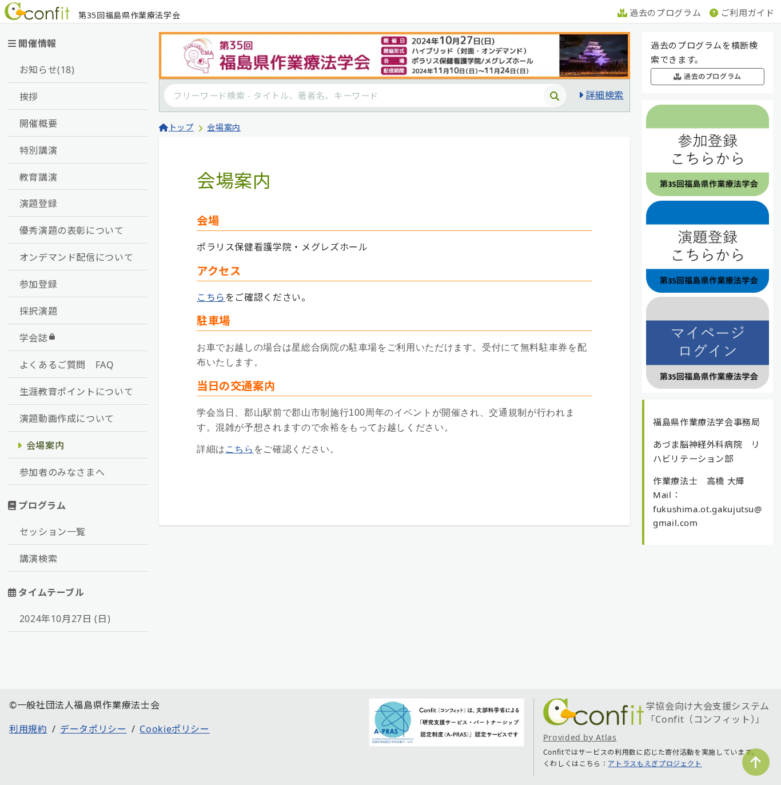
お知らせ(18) (47, 69)
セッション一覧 (52, 531)
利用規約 (28, 729)
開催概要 (38, 123)
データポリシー (93, 729)
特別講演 (38, 150)
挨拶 (28, 96)
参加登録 (38, 284)
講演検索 (38, 558)
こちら (211, 297)
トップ (181, 127)
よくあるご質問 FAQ (66, 364)
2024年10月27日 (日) (65, 618)
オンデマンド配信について (76, 257)
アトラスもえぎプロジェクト (655, 763)
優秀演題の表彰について (71, 230)
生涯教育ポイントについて (76, 391)
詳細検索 (604, 95)
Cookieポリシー (174, 729)
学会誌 (33, 338)
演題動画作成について (66, 418)
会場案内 (45, 445)
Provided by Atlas (580, 737)
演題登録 (38, 203)
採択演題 (38, 311)
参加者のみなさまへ (62, 472)
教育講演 (38, 177)
